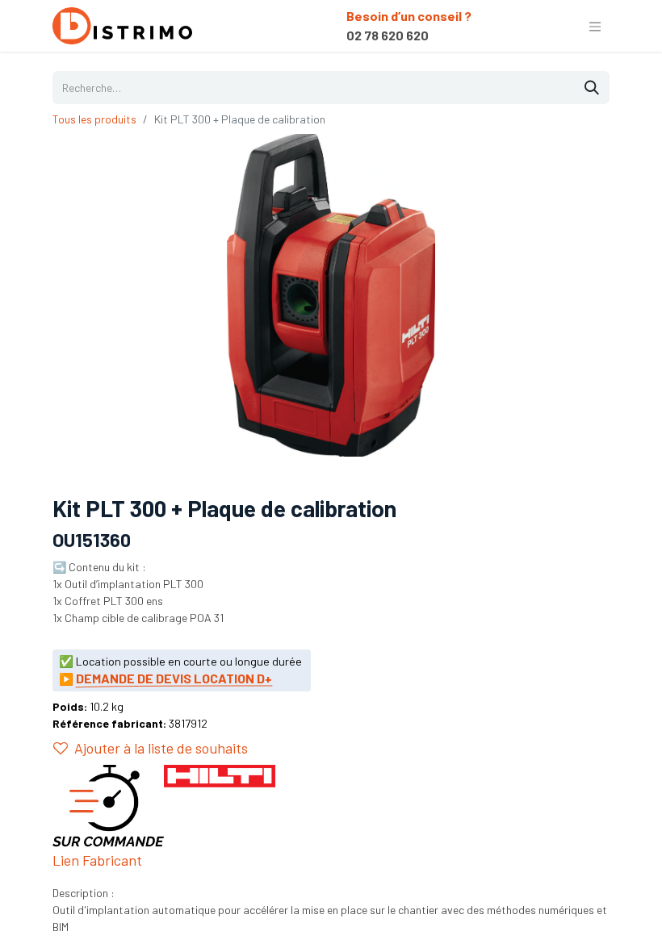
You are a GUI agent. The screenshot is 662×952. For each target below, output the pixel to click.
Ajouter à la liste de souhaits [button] (161, 748)
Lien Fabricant (97, 860)
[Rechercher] (592, 87)
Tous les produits (94, 119)
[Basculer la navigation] (595, 25)
